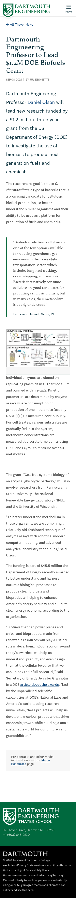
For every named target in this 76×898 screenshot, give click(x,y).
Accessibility (50, 865)
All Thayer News (21, 24)
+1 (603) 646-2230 (16, 835)
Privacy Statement (28, 865)
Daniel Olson (41, 102)
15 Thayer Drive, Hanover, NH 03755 (29, 830)
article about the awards (39, 685)
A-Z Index (9, 865)
